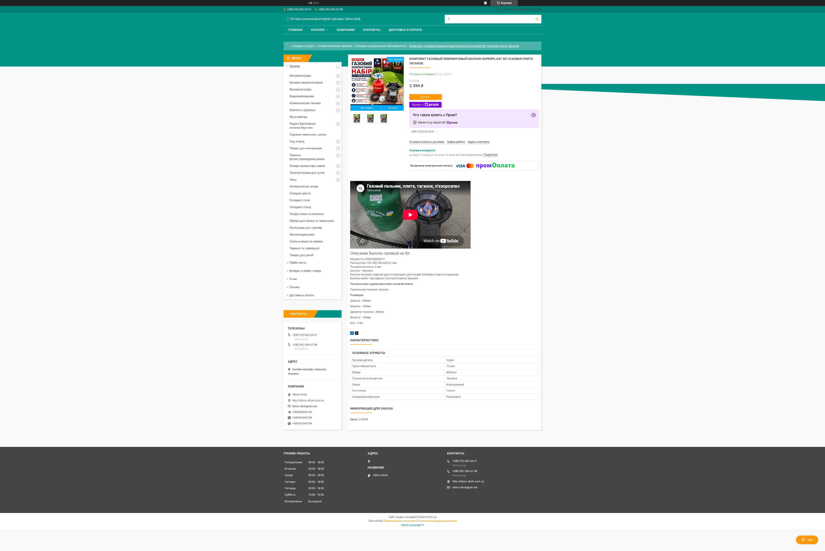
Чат (810, 540)
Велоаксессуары (301, 89)
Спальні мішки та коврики (306, 241)
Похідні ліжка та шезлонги (307, 214)
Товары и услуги (303, 46)
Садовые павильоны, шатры (308, 134)
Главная (295, 30)
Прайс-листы (298, 262)
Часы (293, 179)
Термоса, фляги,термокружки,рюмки (307, 157)
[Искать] (537, 19)
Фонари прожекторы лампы (307, 165)
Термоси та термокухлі (304, 248)
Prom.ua (432, 517)
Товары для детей (301, 255)
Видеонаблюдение (302, 96)
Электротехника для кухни (307, 172)
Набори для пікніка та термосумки (312, 220)
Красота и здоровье (302, 110)
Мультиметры (298, 116)
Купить (425, 97)
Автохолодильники (302, 234)
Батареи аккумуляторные (306, 82)
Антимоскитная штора (304, 186)
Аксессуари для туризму (306, 227)
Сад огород (297, 141)
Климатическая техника (335, 46)
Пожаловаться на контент (400, 520)
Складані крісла (300, 193)
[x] (356, 333)
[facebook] (352, 333)
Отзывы (295, 287)
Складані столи (300, 200)
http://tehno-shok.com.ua (308, 400)
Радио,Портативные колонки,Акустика (303, 125)
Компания (345, 30)
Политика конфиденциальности (437, 520)
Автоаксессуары (300, 75)
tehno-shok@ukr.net (304, 406)
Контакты (371, 30)
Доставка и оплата (405, 30)
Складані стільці (300, 207)
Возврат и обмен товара (305, 270)
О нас (293, 279)
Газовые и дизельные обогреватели (380, 46)
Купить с (418, 104)
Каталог (318, 30)
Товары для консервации (306, 148)
